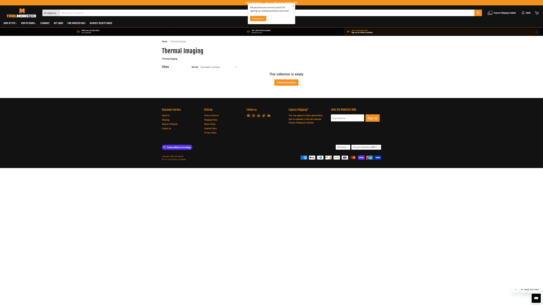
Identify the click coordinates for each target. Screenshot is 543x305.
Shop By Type (10, 23)
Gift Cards (58, 23)
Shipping (165, 119)
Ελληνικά (341, 147)
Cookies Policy (210, 128)
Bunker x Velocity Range (101, 23)
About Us (166, 115)
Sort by (195, 67)
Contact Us (166, 128)
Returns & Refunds (170, 124)
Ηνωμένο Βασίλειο (365, 147)
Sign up (372, 118)
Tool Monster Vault (76, 23)
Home (164, 41)
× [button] (293, 6)
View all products (286, 82)
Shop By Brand (28, 23)
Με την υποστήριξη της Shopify (174, 159)
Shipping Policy (210, 119)
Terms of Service (211, 115)
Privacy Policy (210, 132)
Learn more (258, 18)
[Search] (478, 13)
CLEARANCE (44, 23)
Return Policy (210, 124)
